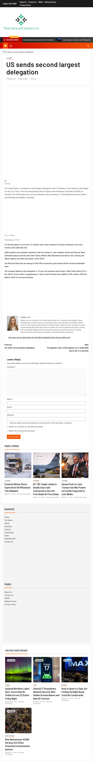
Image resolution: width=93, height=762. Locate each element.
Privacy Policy (25, 5)
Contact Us (32, 2)
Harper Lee (12, 79)
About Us (23, 2)
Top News (9, 58)
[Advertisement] (46, 105)
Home (7, 517)
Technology (9, 533)
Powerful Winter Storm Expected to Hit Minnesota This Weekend (17, 487)
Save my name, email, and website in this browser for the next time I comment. (41, 423)
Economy (8, 526)
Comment (11, 367)
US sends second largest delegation (20, 346)
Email (9, 407)
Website (10, 415)
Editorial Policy (50, 2)
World (7, 523)
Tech (34, 685)
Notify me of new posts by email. (22, 431)
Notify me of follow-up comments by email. (26, 427)
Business (64, 685)
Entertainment (10, 539)
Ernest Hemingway (25, 494)
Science (8, 529)
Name (10, 399)
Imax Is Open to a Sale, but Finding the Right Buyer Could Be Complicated (74, 692)
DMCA (40, 2)
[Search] (88, 46)
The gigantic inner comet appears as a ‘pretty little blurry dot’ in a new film (67, 348)
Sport (7, 536)
